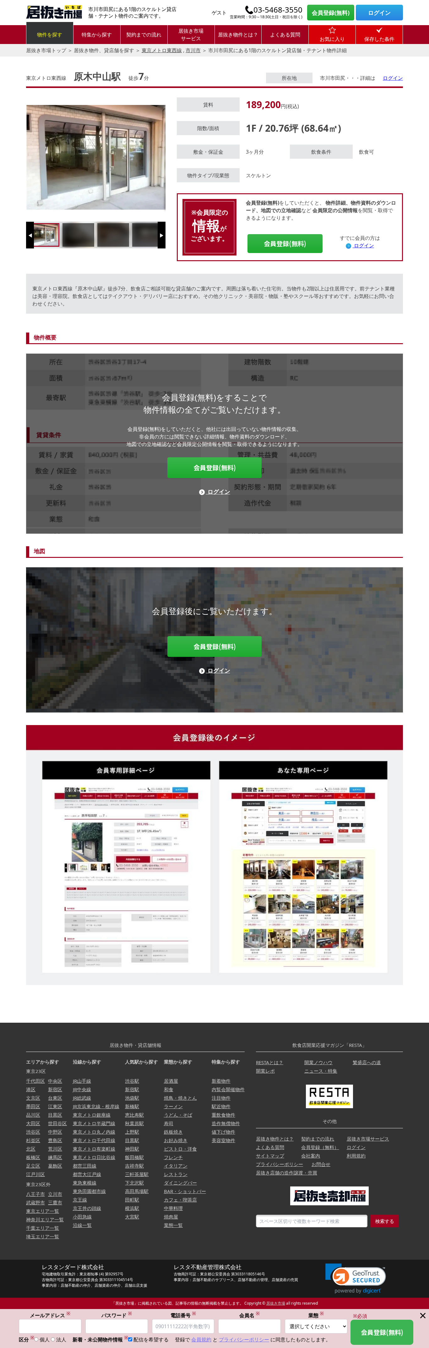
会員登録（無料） (320, 1147)
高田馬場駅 (137, 1191)
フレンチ (173, 1157)
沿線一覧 (82, 1225)
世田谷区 (57, 1123)
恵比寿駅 (134, 1115)
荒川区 (55, 1149)
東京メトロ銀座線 (92, 1115)
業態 (316, 1315)
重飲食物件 (223, 1115)
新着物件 (221, 1081)
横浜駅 (132, 1208)
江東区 (55, 1106)
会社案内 (310, 1156)
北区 (30, 1149)
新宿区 (55, 1089)
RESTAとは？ (269, 1062)
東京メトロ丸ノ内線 (94, 1132)
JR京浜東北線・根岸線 (96, 1106)
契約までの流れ (143, 34)
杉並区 (33, 1140)
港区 (30, 1089)
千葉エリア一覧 (42, 1228)
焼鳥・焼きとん (180, 1098)
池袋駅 (132, 1098)
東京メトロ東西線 (162, 50)
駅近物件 (221, 1106)
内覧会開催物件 (228, 1089)
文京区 (33, 1098)
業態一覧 (173, 1225)
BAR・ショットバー (185, 1191)
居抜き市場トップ (46, 50)
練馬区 (55, 1157)
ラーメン (173, 1106)
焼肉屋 (171, 1216)
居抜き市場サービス (191, 34)
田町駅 (132, 1200)
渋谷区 (33, 1132)
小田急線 (82, 1216)
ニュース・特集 (320, 1071)
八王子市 (35, 1194)
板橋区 (33, 1157)
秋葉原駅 (134, 1123)
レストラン (175, 1174)
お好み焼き (175, 1140)
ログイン (379, 12)
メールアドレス (50, 1315)
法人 (61, 1339)
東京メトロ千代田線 (94, 1140)
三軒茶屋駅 (137, 1174)
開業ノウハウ (318, 1062)
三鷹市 (55, 1202)
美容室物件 (223, 1140)
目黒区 (55, 1115)
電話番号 (183, 1315)
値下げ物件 (223, 1132)
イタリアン (175, 1166)
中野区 (55, 1132)
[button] (355, 1279)
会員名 (249, 1315)
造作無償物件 (226, 1123)
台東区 (55, 1098)
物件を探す (49, 34)
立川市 (55, 1194)
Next (162, 237)
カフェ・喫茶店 (180, 1200)
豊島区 (55, 1140)
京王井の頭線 (87, 1208)
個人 (45, 1339)
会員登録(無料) (331, 12)
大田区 (33, 1123)
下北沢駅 (134, 1183)
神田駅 (132, 1149)
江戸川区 (35, 1174)
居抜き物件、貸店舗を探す (104, 50)
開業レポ (265, 1071)
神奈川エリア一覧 (45, 1219)
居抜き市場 (275, 1303)
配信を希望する (151, 1339)
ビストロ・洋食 (180, 1149)
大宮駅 (132, 1216)
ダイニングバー (180, 1183)
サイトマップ (270, 1156)
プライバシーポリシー (279, 1164)
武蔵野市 (35, 1202)
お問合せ (321, 1164)
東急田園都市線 (89, 1191)
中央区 (55, 1081)
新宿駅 (132, 1089)
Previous (30, 237)
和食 (168, 1089)
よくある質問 (285, 34)
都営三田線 (84, 1166)
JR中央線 (82, 1089)
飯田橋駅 (134, 1157)
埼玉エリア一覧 (42, 1236)
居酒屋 (171, 1081)
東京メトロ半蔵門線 (94, 1123)
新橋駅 (132, 1106)
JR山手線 (82, 1081)
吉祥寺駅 (134, 1166)
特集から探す (97, 34)
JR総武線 (82, 1098)
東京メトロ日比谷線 (94, 1157)
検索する (384, 1221)
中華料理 (173, 1208)
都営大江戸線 (87, 1174)
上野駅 (132, 1132)
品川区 (33, 1115)
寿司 (168, 1123)
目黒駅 (132, 1140)
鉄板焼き (173, 1132)
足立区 (33, 1166)
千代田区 (35, 1081)
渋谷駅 (132, 1081)
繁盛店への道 (367, 1062)
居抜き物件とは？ (238, 34)
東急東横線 (84, 1183)
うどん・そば (178, 1115)
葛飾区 (55, 1166)
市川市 (193, 50)
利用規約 (356, 1156)
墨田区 (33, 1106)
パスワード (116, 1315)
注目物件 (221, 1098)
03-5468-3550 (277, 10)
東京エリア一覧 (42, 1211)
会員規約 (201, 1339)
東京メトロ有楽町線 (94, 1149)
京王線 (80, 1200)
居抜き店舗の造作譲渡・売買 (286, 1172)
